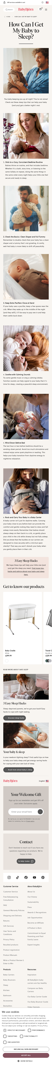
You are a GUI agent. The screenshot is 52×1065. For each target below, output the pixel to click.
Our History (32, 897)
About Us (31, 891)
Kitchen (6, 990)
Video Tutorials (34, 1007)
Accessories (8, 1000)
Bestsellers (7, 1006)
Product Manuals (10, 955)
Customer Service (10, 891)
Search (10, 9)
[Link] (10, 781)
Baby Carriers (8, 974)
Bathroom (7, 995)
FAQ (5, 905)
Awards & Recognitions (37, 912)
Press (30, 907)
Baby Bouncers (9, 980)
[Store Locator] (42, 2)
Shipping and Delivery (12, 915)
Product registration (11, 950)
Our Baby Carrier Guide (37, 996)
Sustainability (33, 902)
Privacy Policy (8, 939)
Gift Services (8, 926)
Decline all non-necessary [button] (26, 1049)
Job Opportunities (35, 917)
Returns (6, 920)
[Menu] (46, 9)
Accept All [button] (26, 1055)
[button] (25, 1060)
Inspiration (32, 974)
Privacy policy (30, 821)
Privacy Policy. (42, 1026)
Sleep (5, 985)
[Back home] (4, 16)
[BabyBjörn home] (25, 10)
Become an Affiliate (36, 923)
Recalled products (10, 944)
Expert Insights (34, 944)
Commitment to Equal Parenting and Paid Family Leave (37, 936)
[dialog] (26, 1036)
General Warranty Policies (13, 910)
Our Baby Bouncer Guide (38, 1002)
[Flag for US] (47, 3)
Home (8, 16)
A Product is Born (35, 928)
